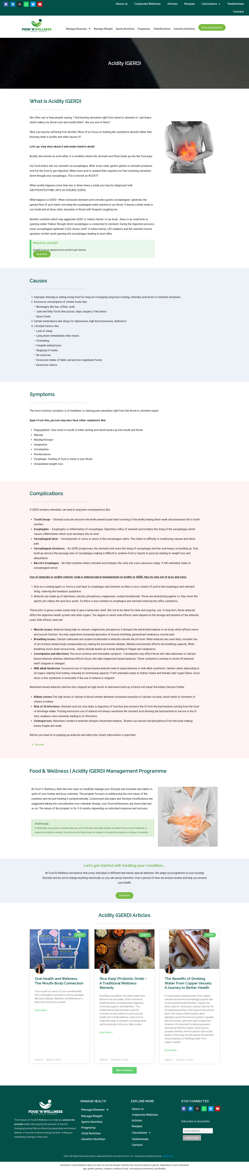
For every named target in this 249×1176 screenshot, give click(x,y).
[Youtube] (39, 4)
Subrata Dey (167, 1156)
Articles (172, 3)
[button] (124, 744)
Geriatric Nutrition (184, 28)
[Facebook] (5, 4)
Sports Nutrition (125, 28)
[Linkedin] (12, 4)
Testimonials (235, 3)
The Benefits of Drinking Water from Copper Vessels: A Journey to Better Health (188, 983)
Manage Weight (103, 28)
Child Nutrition (161, 28)
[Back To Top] (240, 1156)
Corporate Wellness (147, 3)
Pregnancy (144, 28)
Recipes (189, 3)
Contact (238, 11)
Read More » (41, 1010)
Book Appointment (212, 27)
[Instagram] (19, 4)
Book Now (42, 254)
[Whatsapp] (26, 4)
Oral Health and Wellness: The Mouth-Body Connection (59, 980)
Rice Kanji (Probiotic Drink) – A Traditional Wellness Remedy (123, 983)
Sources (39, 744)
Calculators (209, 3)
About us (122, 3)
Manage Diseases (76, 28)
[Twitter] (210, 1108)
